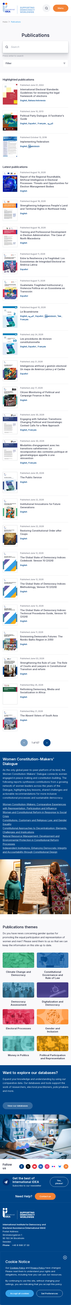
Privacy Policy (37, 1267)
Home (5, 22)
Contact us (45, 1196)
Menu (61, 8)
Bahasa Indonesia (36, 100)
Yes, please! (59, 1181)
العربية (50, 123)
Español (32, 123)
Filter (9, 63)
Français (42, 123)
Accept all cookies (19, 1293)
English (23, 100)
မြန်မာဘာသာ (33, 146)
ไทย (60, 316)
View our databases (17, 1105)
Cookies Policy (17, 1267)
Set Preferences (49, 1293)
